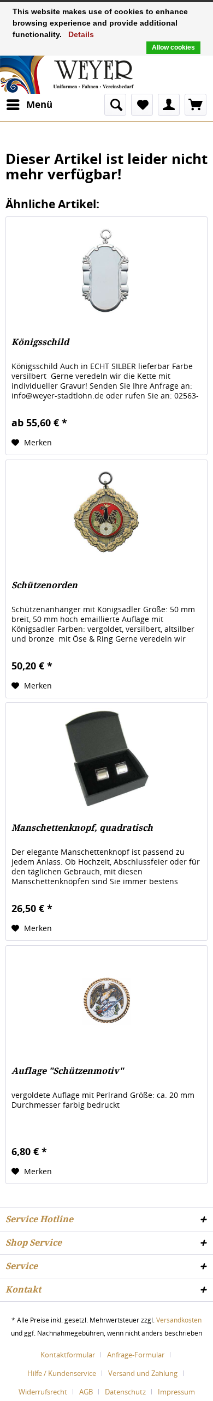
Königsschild (40, 342)
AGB (86, 1392)
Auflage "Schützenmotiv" (67, 1071)
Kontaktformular (67, 1355)
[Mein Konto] (169, 105)
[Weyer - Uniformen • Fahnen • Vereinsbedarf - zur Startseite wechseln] (67, 73)
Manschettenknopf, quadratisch (82, 828)
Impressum (176, 1392)
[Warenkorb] (195, 105)
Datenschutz (125, 1392)
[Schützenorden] (106, 515)
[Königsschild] (106, 271)
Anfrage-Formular (135, 1355)
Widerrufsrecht (43, 1392)
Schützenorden (44, 585)
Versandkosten (179, 1320)
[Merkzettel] (142, 105)
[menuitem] (29, 105)
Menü (39, 104)
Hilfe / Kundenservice (61, 1373)
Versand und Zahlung (142, 1373)
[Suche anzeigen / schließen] (115, 105)
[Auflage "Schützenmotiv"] (106, 1000)
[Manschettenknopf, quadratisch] (106, 757)
